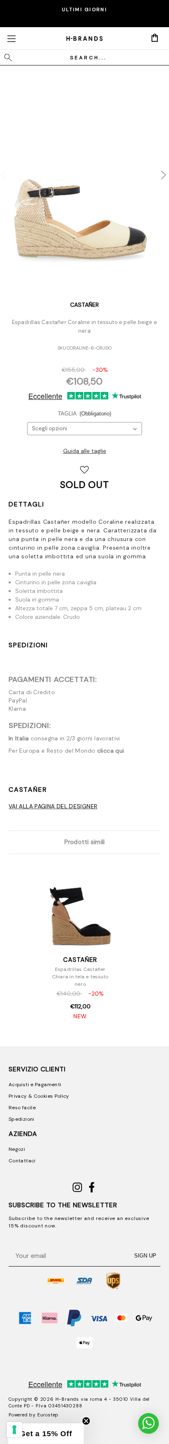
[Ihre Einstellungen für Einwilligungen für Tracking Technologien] (14, 1429)
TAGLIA (85, 414)
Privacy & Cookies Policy (39, 1096)
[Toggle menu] (11, 38)
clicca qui (110, 750)
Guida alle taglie (84, 451)
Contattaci (22, 1160)
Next (157, 170)
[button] (46, 1433)
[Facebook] (92, 1190)
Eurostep (48, 1415)
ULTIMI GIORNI (84, 9)
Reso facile (22, 1107)
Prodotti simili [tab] (84, 842)
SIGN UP (145, 1256)
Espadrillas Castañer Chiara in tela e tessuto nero (80, 976)
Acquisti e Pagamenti (35, 1084)
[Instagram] (77, 1190)
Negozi (17, 1149)
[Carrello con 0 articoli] (155, 38)
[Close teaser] (86, 1421)
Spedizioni (28, 645)
